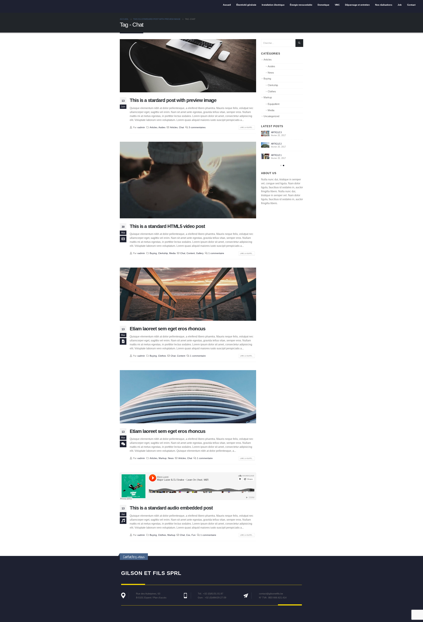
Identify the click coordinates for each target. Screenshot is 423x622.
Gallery (200, 253)
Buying (153, 253)
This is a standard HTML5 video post (167, 226)
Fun (194, 535)
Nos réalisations (383, 4)
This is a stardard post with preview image (173, 100)
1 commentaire (216, 253)
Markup (163, 458)
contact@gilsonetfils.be (271, 593)
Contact (411, 4)
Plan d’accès (159, 597)
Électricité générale (246, 4)
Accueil (227, 4)
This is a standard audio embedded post (171, 508)
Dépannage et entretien (357, 4)
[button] (281, 165)
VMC (337, 4)
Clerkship (163, 253)
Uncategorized (271, 116)
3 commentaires (197, 127)
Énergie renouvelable (301, 4)
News (171, 458)
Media (172, 253)
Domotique (323, 4)
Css (188, 535)
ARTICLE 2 (276, 143)
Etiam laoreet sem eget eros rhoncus (167, 328)
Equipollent (273, 104)
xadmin (141, 127)
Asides (161, 127)
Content (191, 253)
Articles (153, 127)
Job (400, 4)
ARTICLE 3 (276, 132)
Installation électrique (273, 4)
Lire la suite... (246, 127)
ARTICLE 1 (276, 155)
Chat (181, 127)
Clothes (162, 355)
